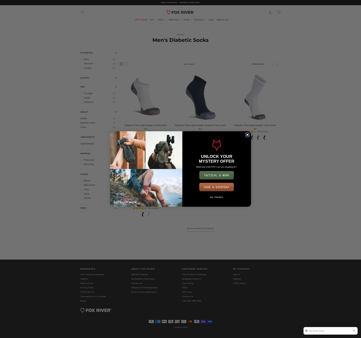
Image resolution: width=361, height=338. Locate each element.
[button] (216, 175)
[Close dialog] (247, 135)
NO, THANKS (216, 197)
